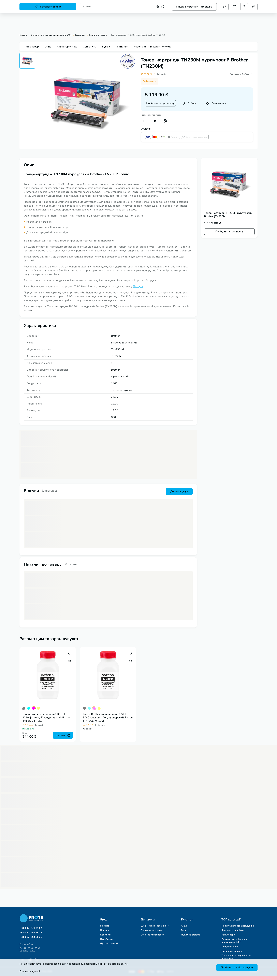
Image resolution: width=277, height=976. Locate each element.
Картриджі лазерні (98, 35)
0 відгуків (161, 74)
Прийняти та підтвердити (237, 967)
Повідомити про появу (160, 103)
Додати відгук (179, 491)
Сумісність (89, 46)
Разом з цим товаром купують (152, 46)
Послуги (138, 286)
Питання (122, 46)
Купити (60, 735)
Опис (48, 46)
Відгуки (107, 46)
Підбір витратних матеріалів (194, 6)
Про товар (32, 46)
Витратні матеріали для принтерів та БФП (51, 35)
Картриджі (80, 35)
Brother (115, 336)
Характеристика (67, 46)
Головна (23, 35)
